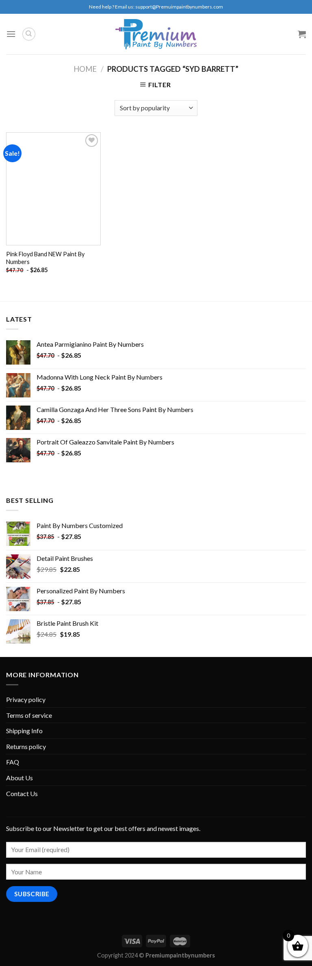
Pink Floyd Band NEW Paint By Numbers (45, 258)
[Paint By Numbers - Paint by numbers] (156, 34)
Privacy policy (26, 699)
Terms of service (29, 715)
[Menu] (11, 34)
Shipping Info (24, 730)
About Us (19, 777)
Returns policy (26, 746)
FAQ (12, 762)
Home (85, 68)
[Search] (28, 34)
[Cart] (302, 34)
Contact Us (22, 793)
